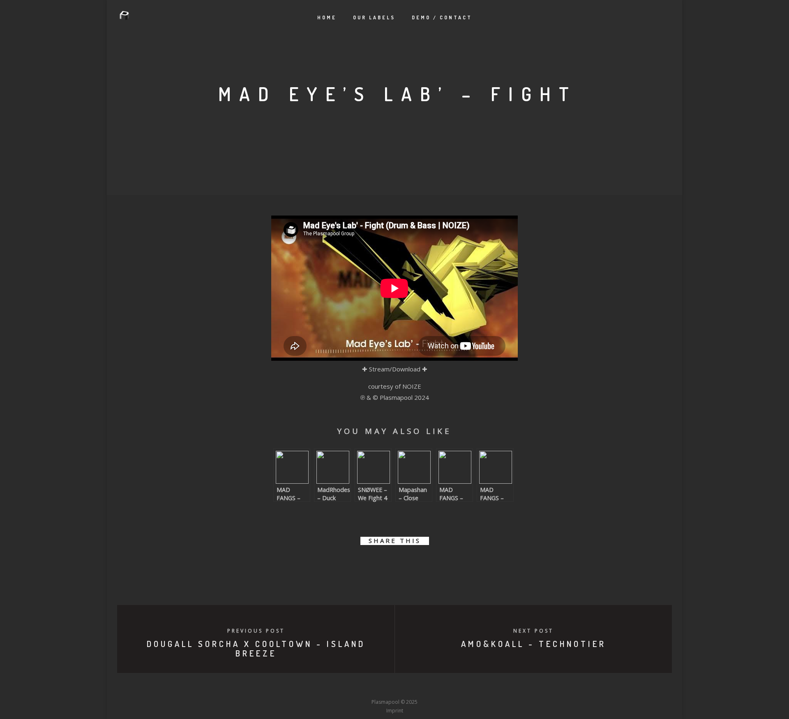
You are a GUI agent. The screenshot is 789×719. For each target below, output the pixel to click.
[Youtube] (394, 686)
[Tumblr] (364, 686)
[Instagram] (379, 686)
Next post (533, 630)
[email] (440, 564)
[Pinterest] (440, 686)
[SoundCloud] (425, 686)
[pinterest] (403, 564)
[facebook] (348, 564)
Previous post (256, 630)
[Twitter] (349, 686)
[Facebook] (333, 686)
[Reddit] (409, 686)
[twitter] (367, 564)
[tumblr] (422, 564)
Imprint (394, 710)
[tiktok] (455, 686)
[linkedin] (385, 564)
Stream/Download (394, 369)
